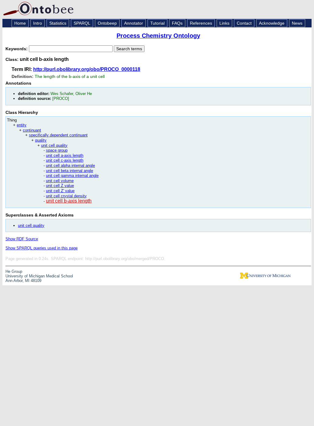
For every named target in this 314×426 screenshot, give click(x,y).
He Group (13, 271)
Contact (244, 23)
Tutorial (157, 23)
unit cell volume (60, 180)
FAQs (177, 23)
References (201, 23)
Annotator (133, 23)
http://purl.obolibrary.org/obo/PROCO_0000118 (86, 69)
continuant (32, 130)
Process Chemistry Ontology (158, 35)
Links (224, 23)
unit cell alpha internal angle (70, 165)
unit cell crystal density (66, 196)
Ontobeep (107, 23)
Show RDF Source (21, 239)
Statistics (57, 23)
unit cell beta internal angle (69, 170)
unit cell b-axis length (69, 200)
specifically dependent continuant (58, 135)
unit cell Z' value (60, 190)
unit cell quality (54, 145)
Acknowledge (271, 23)
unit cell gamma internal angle (72, 175)
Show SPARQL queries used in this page (41, 248)
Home (20, 23)
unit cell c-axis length (64, 160)
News (297, 23)
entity (21, 125)
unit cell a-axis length (64, 155)
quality (41, 140)
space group (57, 150)
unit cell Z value (60, 185)
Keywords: (17, 48)
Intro (37, 23)
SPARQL (82, 23)
